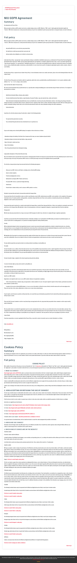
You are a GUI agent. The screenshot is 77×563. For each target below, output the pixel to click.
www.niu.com (39, 366)
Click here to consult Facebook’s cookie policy (13, 496)
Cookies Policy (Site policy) (10, 9)
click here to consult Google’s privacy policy (15, 459)
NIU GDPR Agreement (36, 559)
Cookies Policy (42, 559)
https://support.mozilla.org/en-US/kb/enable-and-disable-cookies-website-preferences (25, 408)
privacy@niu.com (10, 324)
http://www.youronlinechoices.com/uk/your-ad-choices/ (29, 416)
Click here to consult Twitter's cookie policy (12, 510)
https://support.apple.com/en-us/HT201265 (12, 373)
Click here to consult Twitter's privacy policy (12, 508)
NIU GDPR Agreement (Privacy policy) (12, 7)
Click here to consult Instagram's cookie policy (13, 522)
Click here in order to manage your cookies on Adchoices (14, 542)
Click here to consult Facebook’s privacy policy (13, 493)
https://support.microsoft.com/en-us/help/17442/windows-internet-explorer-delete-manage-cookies (31, 405)
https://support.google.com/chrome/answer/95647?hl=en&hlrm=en (22, 413)
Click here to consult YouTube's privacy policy (13, 534)
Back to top (69, 341)
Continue (38, 561)
